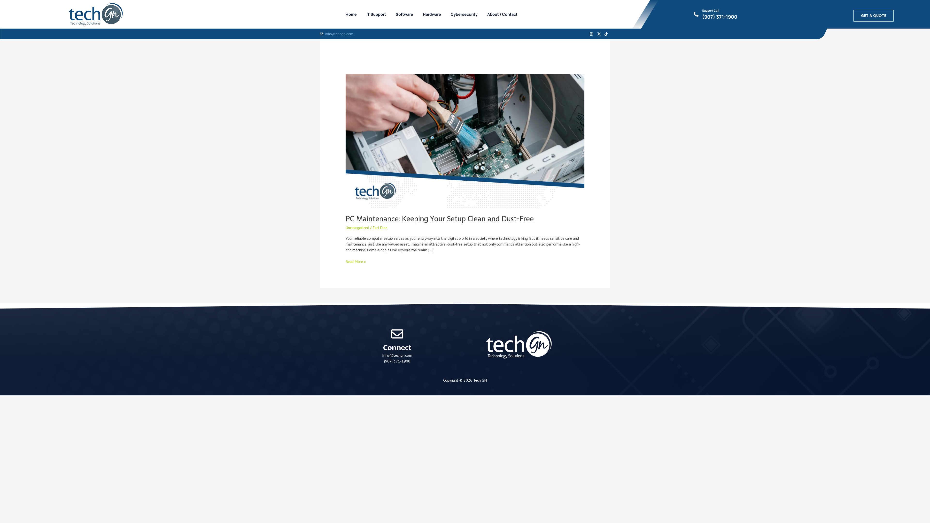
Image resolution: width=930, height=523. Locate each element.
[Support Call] (696, 14)
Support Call (710, 10)
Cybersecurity (464, 14)
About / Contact (502, 14)
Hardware (432, 14)
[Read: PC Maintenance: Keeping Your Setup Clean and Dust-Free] (465, 140)
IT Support (376, 14)
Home (351, 14)
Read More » (356, 261)
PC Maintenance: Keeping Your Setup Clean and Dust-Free (440, 219)
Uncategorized (357, 227)
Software (404, 14)
